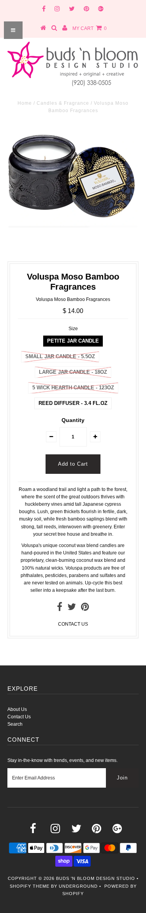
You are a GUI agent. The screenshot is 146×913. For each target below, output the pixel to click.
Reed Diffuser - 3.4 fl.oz (73, 403)
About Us (17, 709)
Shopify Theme (29, 886)
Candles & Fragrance (63, 103)
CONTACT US (73, 624)
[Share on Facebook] (59, 608)
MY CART (89, 28)
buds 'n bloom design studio (95, 878)
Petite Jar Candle (73, 341)
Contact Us (19, 716)
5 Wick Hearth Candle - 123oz (73, 388)
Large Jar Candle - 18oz (73, 372)
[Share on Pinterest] (85, 608)
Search (15, 724)
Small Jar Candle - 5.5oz (60, 356)
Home (25, 103)
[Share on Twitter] (71, 608)
